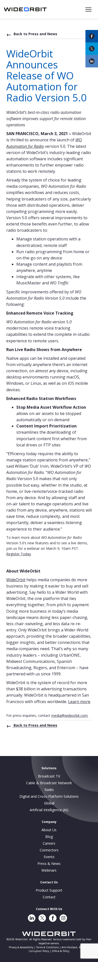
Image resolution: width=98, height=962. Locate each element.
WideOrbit (15, 579)
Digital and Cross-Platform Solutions (49, 796)
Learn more (79, 701)
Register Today (18, 554)
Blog (49, 836)
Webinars (49, 870)
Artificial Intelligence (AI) (49, 809)
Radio (49, 789)
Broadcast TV (49, 776)
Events (49, 856)
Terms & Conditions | (49, 947)
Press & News (49, 863)
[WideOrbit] (25, 9)
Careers (49, 843)
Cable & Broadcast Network (49, 782)
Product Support (49, 890)
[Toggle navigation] (88, 9)
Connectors (49, 850)
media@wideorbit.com (69, 715)
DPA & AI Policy (60, 951)
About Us (49, 829)
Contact (49, 897)
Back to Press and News (35, 34)
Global (49, 803)
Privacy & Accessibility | (22, 947)
